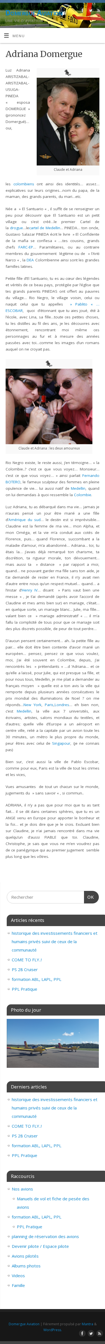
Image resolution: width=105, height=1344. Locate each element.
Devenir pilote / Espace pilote (40, 1246)
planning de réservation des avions (45, 1236)
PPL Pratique (24, 989)
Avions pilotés (25, 1256)
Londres (62, 704)
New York (32, 704)
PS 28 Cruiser (25, 969)
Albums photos (26, 1266)
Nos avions (22, 1189)
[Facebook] (82, 11)
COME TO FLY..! (27, 959)
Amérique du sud (24, 519)
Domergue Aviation (33, 12)
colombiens (23, 183)
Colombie (82, 494)
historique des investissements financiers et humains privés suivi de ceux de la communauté (54, 941)
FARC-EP (25, 247)
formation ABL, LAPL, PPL (36, 979)
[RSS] (98, 11)
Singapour (61, 743)
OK (89, 897)
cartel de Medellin (44, 227)
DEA (30, 259)
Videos (18, 1275)
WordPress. (52, 1330)
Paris (49, 704)
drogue (16, 227)
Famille (18, 1285)
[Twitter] (90, 11)
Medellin (78, 488)
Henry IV (30, 590)
